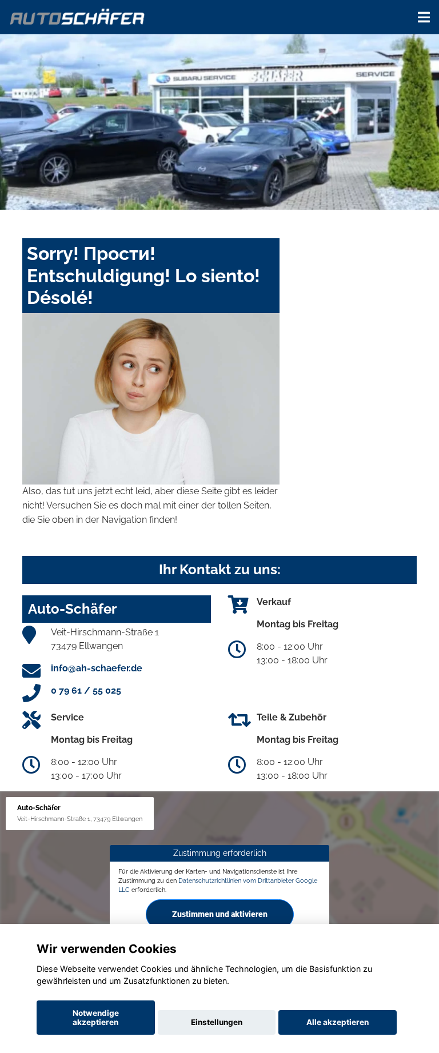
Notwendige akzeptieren (96, 1017)
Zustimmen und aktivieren (220, 913)
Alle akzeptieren (337, 1022)
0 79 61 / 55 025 (86, 690)
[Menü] (423, 17)
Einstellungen (216, 1022)
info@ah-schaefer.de (96, 668)
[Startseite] (78, 15)
